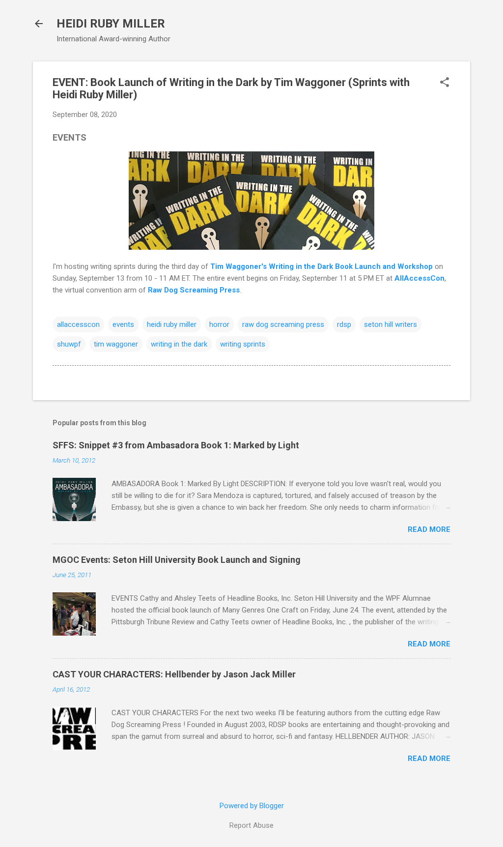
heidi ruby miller (171, 324)
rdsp (344, 324)
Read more (429, 529)
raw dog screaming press (283, 324)
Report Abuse (251, 825)
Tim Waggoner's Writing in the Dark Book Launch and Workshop (321, 266)
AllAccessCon (419, 278)
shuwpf (69, 344)
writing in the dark (179, 344)
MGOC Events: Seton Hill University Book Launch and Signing (177, 560)
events (123, 324)
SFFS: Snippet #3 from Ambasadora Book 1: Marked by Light (176, 445)
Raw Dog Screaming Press (194, 290)
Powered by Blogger (252, 805)
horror (219, 324)
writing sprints (242, 344)
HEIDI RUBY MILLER (110, 23)
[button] (444, 83)
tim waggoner (116, 344)
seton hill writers (390, 324)
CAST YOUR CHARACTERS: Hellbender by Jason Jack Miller (174, 674)
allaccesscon (78, 324)
